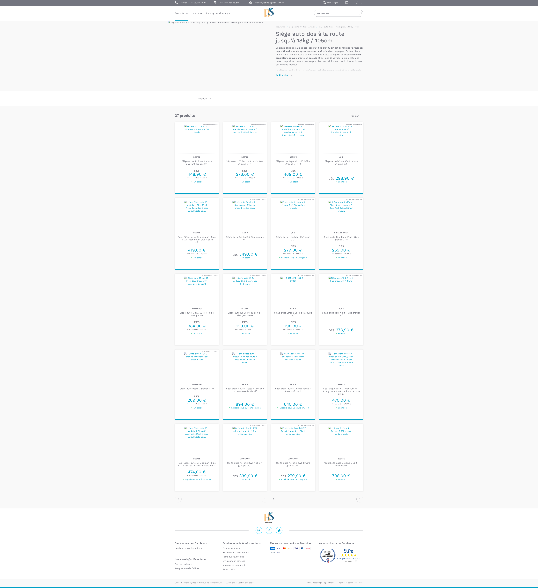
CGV (176, 583)
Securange (269, 12)
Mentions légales (188, 583)
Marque (202, 98)
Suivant (359, 499)
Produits (179, 13)
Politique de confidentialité (210, 583)
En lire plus (282, 75)
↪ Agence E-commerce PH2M (350, 583)
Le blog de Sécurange (218, 13)
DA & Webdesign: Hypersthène (320, 583)
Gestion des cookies (247, 583)
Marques (197, 13)
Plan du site (230, 583)
